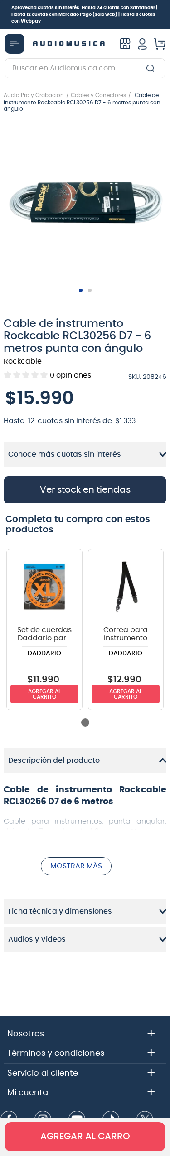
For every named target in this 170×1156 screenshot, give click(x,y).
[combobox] (85, 68)
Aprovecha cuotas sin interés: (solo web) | (84, 14)
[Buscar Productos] (152, 68)
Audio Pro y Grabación (34, 95)
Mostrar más (76, 866)
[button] (85, 203)
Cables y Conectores (98, 95)
